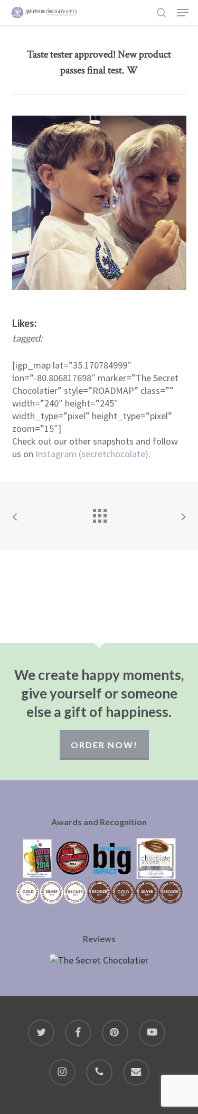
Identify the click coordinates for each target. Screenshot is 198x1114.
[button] (182, 12)
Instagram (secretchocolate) (91, 454)
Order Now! (104, 745)
